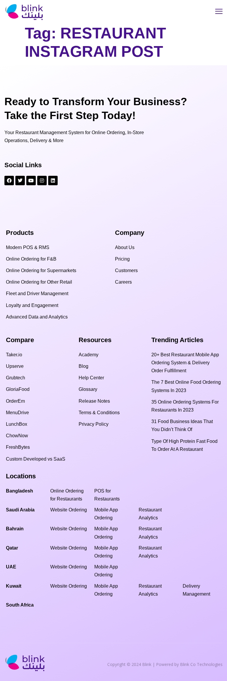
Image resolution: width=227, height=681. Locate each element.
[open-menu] (219, 12)
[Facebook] (9, 180)
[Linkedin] (53, 180)
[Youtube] (31, 180)
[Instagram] (42, 180)
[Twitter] (20, 180)
